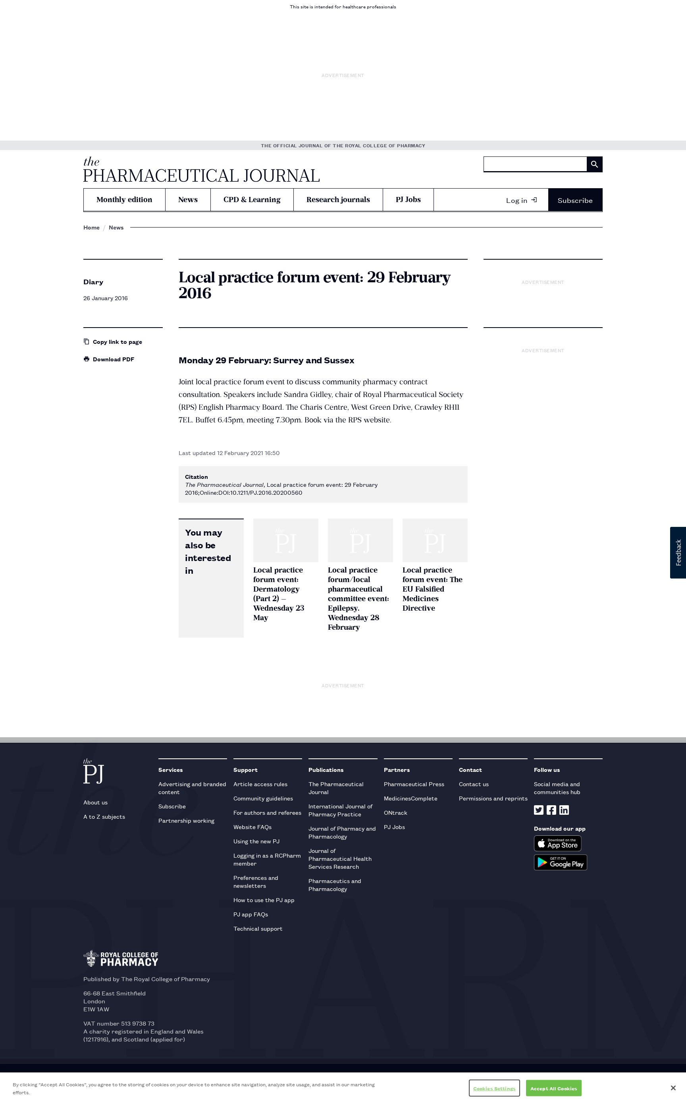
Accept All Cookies (553, 1088)
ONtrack (395, 812)
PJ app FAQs (250, 914)
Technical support (258, 928)
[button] (678, 553)
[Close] (673, 1088)
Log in (517, 199)
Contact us (474, 783)
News (188, 199)
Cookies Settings (494, 1088)
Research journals (338, 199)
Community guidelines (263, 798)
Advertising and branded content (192, 787)
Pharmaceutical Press (414, 783)
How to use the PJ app (264, 899)
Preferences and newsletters (255, 881)
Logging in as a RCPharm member (267, 859)
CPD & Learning (252, 199)
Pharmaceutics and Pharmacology (334, 884)
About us (95, 802)
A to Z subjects (104, 816)
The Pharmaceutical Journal (336, 787)
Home (91, 227)
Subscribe (575, 199)
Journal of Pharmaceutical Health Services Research (340, 858)
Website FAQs (252, 826)
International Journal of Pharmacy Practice (340, 810)
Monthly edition (124, 199)
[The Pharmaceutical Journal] (201, 169)
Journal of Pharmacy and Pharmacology (342, 832)
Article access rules (260, 783)
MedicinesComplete (410, 798)
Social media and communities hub (557, 787)
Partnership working (186, 820)
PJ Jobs (408, 199)
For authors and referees (267, 812)
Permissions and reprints (493, 798)
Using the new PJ (256, 841)
